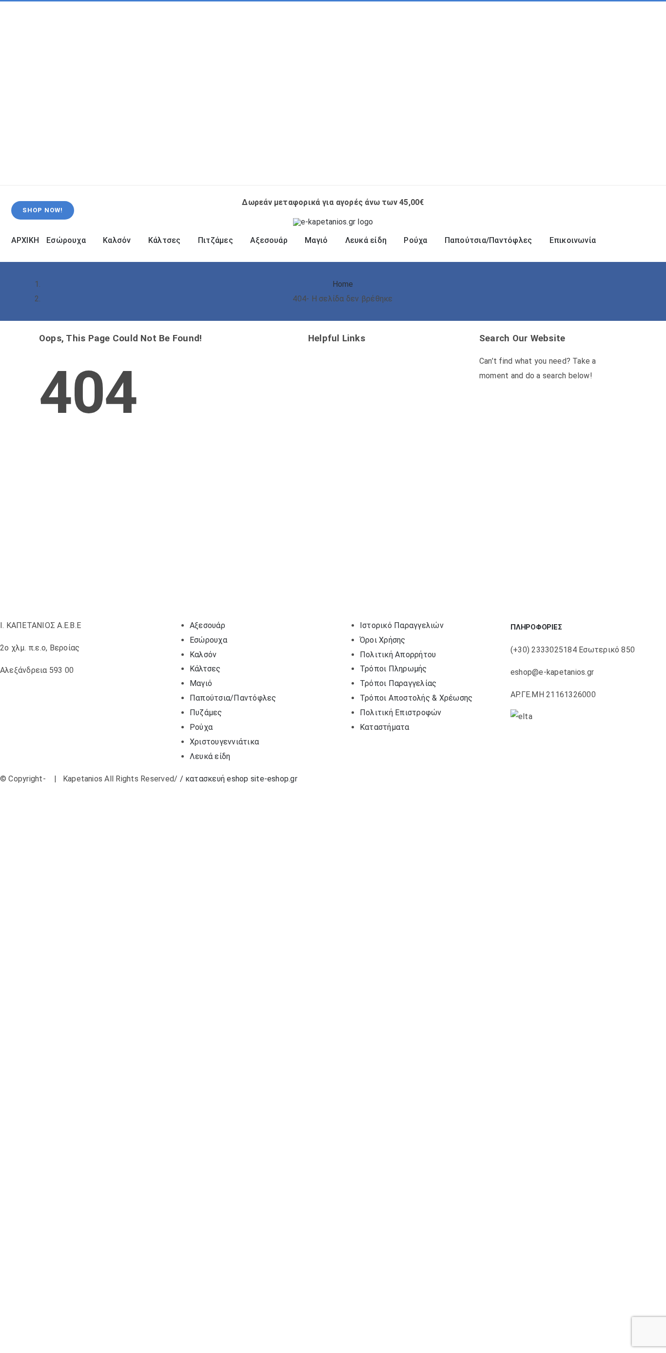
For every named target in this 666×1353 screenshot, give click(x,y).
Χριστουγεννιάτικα (224, 741)
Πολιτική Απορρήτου (398, 654)
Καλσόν (203, 654)
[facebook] (26, 93)
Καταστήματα (385, 727)
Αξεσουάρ (207, 625)
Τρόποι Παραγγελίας (398, 683)
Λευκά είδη (210, 756)
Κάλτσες (205, 668)
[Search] (527, 167)
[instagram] (42, 93)
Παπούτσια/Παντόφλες (233, 698)
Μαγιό (201, 683)
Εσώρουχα (208, 640)
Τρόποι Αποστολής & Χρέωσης (416, 698)
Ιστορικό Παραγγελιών (402, 625)
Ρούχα (201, 727)
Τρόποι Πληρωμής (393, 668)
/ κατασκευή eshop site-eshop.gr (238, 778)
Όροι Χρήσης (383, 640)
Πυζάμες (206, 712)
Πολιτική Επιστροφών (401, 712)
